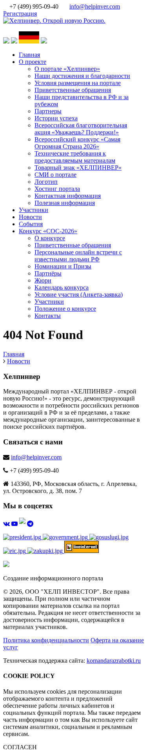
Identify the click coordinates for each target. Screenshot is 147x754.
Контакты (47, 315)
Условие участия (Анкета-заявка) (78, 294)
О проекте (32, 61)
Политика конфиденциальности (46, 640)
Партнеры (48, 111)
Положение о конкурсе (65, 308)
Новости (30, 217)
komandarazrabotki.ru (114, 660)
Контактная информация (67, 195)
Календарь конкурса (61, 287)
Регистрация (20, 13)
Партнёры (48, 273)
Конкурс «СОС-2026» (48, 231)
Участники (33, 210)
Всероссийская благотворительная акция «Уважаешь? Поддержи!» (80, 129)
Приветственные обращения (72, 90)
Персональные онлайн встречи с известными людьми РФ (78, 256)
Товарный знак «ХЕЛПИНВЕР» (78, 167)
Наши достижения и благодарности (82, 75)
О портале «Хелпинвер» (67, 68)
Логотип (46, 181)
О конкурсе (49, 238)
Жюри (42, 280)
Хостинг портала (57, 188)
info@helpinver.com (94, 6)
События (31, 224)
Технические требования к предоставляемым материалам (74, 157)
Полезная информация (64, 202)
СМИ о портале (55, 174)
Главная (29, 54)
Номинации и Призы (62, 266)
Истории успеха (56, 118)
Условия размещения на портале (77, 83)
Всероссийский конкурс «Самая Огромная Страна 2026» (77, 143)
